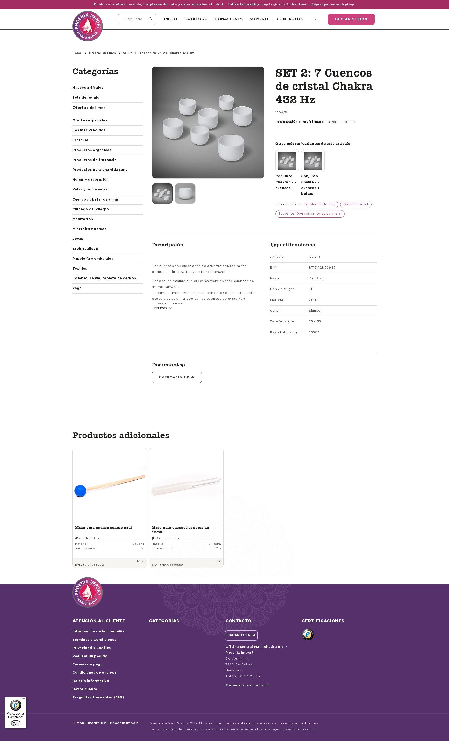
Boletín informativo (90, 681)
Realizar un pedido (90, 656)
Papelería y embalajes (92, 258)
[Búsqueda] (151, 19)
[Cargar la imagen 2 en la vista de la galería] (185, 193)
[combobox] (137, 19)
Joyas (77, 239)
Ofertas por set (356, 204)
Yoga (77, 288)
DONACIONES (229, 19)
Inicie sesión (286, 122)
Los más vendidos (88, 130)
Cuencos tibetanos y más (95, 199)
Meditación (82, 219)
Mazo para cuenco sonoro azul (103, 527)
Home (77, 53)
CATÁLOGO (196, 19)
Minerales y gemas (89, 229)
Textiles (79, 268)
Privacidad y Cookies (91, 648)
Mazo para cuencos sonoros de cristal (180, 530)
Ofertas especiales (89, 120)
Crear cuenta (241, 635)
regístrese (312, 122)
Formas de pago (87, 664)
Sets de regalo (85, 97)
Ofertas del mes (102, 53)
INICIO (170, 19)
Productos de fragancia (94, 160)
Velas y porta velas (89, 189)
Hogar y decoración (90, 179)
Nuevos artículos (87, 87)
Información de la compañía (98, 631)
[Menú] (23, 700)
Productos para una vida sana (100, 170)
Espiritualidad (85, 249)
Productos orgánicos (91, 150)
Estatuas (80, 140)
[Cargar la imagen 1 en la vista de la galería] (162, 193)
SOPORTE (259, 19)
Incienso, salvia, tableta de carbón (104, 278)
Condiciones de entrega (94, 672)
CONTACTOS (290, 19)
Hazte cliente (84, 689)
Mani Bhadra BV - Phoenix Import (108, 723)
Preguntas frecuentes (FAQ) (98, 697)
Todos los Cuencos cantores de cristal (310, 213)
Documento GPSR (177, 377)
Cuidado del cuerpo (90, 209)
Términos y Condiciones (94, 640)
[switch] (15, 723)
